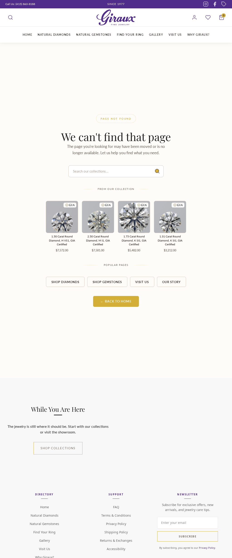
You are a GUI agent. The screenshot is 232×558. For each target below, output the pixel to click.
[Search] (10, 17)
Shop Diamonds (65, 282)
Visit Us (142, 282)
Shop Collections (58, 448)
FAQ (116, 507)
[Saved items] (208, 17)
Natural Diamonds (44, 515)
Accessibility (116, 549)
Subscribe (187, 536)
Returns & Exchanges (116, 540)
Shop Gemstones (107, 282)
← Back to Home (115, 301)
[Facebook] (215, 4)
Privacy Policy (116, 524)
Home (44, 507)
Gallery (44, 540)
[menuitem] (27, 34)
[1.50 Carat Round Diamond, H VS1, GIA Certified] (62, 217)
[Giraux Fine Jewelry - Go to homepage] (116, 17)
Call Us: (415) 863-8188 (20, 4)
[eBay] (224, 4)
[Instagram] (205, 4)
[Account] (194, 17)
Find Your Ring (44, 532)
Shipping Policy (116, 532)
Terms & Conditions (116, 515)
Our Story (171, 282)
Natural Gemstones (44, 524)
